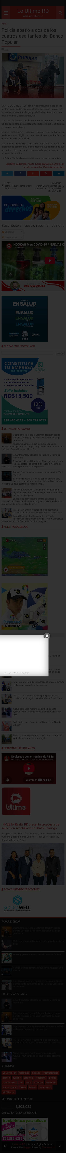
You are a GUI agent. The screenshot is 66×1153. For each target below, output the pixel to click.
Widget (27, 673)
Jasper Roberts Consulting (17, 673)
